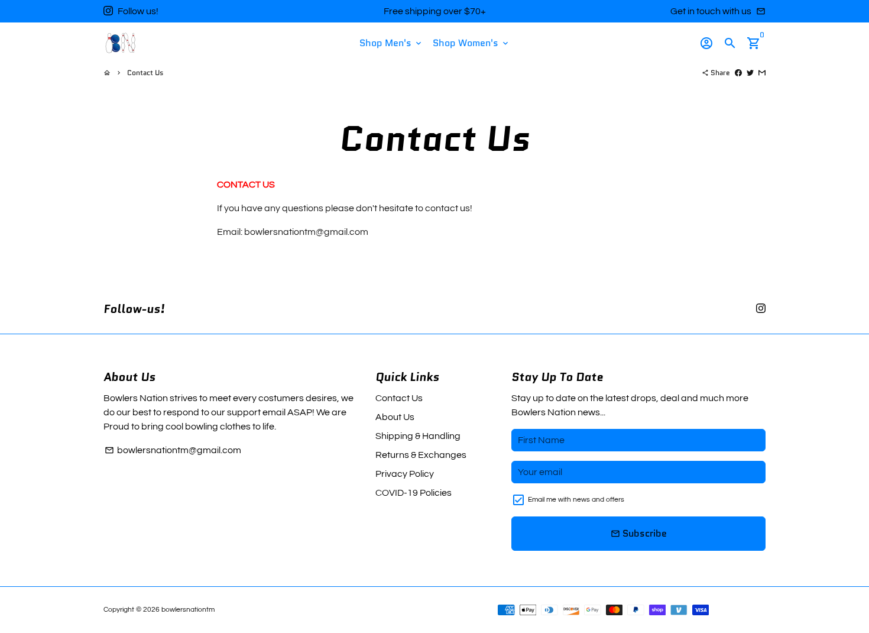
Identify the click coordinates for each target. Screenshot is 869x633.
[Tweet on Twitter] (750, 72)
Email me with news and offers (576, 499)
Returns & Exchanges (420, 455)
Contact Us (145, 72)
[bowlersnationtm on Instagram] (108, 11)
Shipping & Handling (418, 436)
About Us (394, 417)
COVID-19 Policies (413, 493)
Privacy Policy (404, 474)
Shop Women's (471, 43)
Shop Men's (391, 43)
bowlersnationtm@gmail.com (173, 450)
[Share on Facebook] (738, 72)
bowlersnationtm (188, 609)
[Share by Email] (762, 72)
